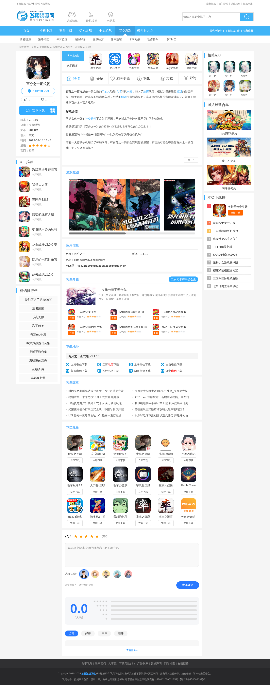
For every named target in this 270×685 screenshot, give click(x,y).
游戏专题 (248, 3)
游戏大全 (235, 3)
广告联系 (142, 663)
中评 (104, 633)
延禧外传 (38, 369)
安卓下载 (38, 110)
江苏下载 (110, 364)
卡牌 (118, 91)
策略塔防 (43, 39)
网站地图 (169, 663)
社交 (88, 118)
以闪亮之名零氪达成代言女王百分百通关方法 (96, 391)
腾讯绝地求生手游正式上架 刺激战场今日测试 (161, 403)
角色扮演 (25, 39)
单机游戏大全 (232, 30)
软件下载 (65, 30)
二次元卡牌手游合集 (183, 279)
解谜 (124, 96)
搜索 (246, 17)
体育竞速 (61, 39)
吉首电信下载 (174, 364)
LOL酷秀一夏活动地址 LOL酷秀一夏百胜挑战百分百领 (94, 415)
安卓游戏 (125, 30)
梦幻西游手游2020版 (38, 299)
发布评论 (187, 585)
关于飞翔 (87, 663)
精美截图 (248, 30)
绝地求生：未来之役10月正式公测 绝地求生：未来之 (93, 397)
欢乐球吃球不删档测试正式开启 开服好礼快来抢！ (161, 415)
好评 (88, 633)
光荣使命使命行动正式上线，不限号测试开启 (96, 409)
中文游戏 (105, 30)
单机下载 (46, 30)
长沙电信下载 (110, 370)
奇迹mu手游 (38, 334)
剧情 (146, 91)
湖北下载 (174, 370)
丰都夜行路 (38, 378)
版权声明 (156, 663)
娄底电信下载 (79, 370)
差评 (121, 633)
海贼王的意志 (38, 360)
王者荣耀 (38, 308)
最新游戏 (211, 3)
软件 (93, 118)
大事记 (112, 663)
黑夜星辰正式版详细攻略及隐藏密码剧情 (159, 409)
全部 (71, 633)
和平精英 (38, 325)
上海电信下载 (79, 364)
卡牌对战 (134, 39)
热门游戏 (223, 3)
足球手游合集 (38, 351)
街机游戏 (85, 30)
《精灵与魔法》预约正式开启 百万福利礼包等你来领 (95, 403)
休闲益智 (116, 39)
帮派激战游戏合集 (38, 343)
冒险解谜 (80, 39)
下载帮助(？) (127, 663)
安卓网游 (44, 47)
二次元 (106, 91)
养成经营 (98, 39)
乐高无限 (38, 317)
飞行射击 (171, 39)
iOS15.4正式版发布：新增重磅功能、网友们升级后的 (162, 397)
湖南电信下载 (142, 370)
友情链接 (183, 663)
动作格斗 (152, 39)
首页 (26, 30)
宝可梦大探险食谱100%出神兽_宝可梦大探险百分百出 (161, 391)
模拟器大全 (145, 30)
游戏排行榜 (216, 30)
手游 (129, 91)
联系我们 (100, 663)
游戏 (179, 91)
